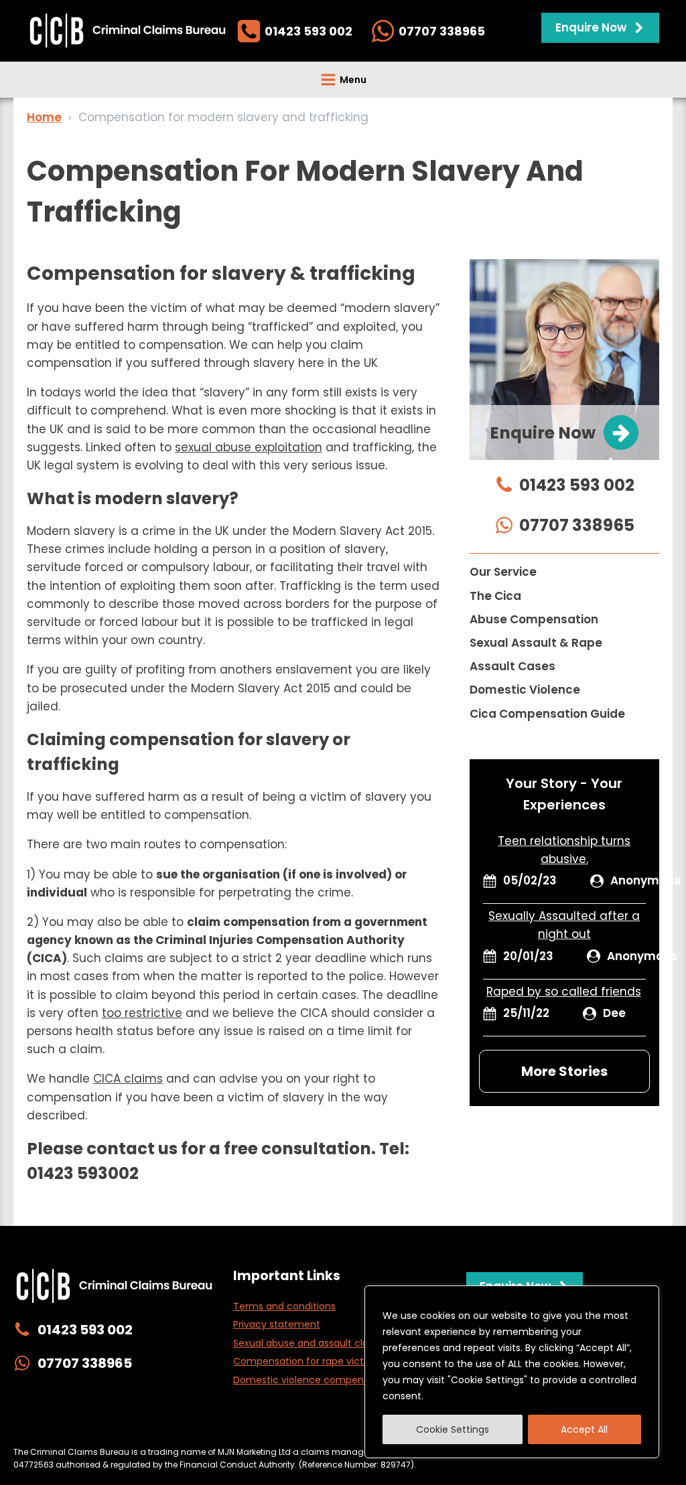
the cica (495, 596)
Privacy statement (276, 1324)
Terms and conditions (284, 1306)
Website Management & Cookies (261, 1424)
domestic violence (525, 690)
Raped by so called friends (563, 992)
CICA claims (128, 1079)
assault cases (512, 666)
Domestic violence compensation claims (329, 1380)
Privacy (157, 1424)
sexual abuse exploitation (248, 447)
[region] (511, 1371)
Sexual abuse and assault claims (309, 1343)
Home (44, 117)
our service (503, 572)
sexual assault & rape (536, 643)
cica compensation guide (547, 714)
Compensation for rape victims (307, 1361)
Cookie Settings (452, 1429)
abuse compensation (534, 619)
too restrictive (142, 1013)
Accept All (584, 1429)
